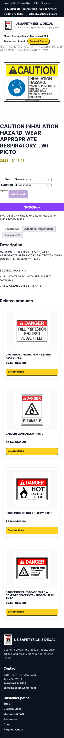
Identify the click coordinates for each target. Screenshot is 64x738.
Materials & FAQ (39, 36)
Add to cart (18, 194)
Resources (10, 41)
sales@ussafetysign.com (43, 13)
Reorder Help (29, 8)
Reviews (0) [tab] (12, 235)
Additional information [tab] (38, 228)
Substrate (7, 184)
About (21, 41)
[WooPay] (32, 207)
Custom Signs (20, 36)
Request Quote (12, 8)
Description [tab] (12, 228)
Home (3, 47)
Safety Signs (16, 47)
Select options (16, 371)
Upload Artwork (48, 8)
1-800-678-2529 (13, 13)
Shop (7, 36)
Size (7, 179)
